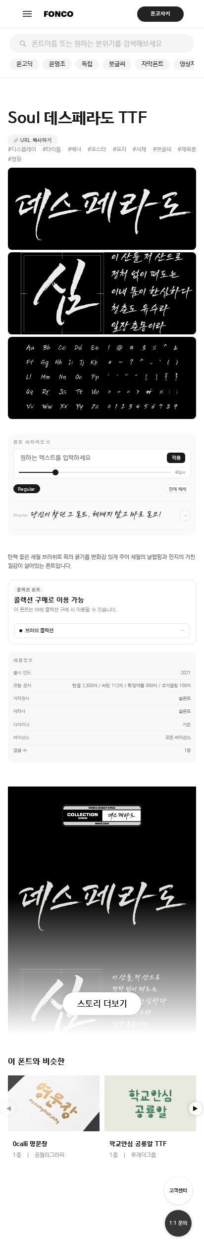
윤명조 (57, 64)
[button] (195, 1108)
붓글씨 (117, 64)
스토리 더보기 (102, 1003)
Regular (26, 489)
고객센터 (178, 1190)
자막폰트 (152, 64)
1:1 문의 (178, 1223)
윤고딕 (24, 64)
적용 (176, 458)
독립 (87, 64)
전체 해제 (177, 489)
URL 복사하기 (36, 140)
